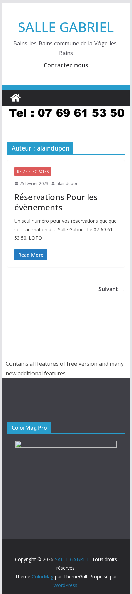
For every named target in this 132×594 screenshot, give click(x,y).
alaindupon (68, 183)
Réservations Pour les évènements (56, 202)
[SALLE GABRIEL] (15, 98)
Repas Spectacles (33, 171)
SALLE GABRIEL (66, 27)
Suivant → (111, 289)
